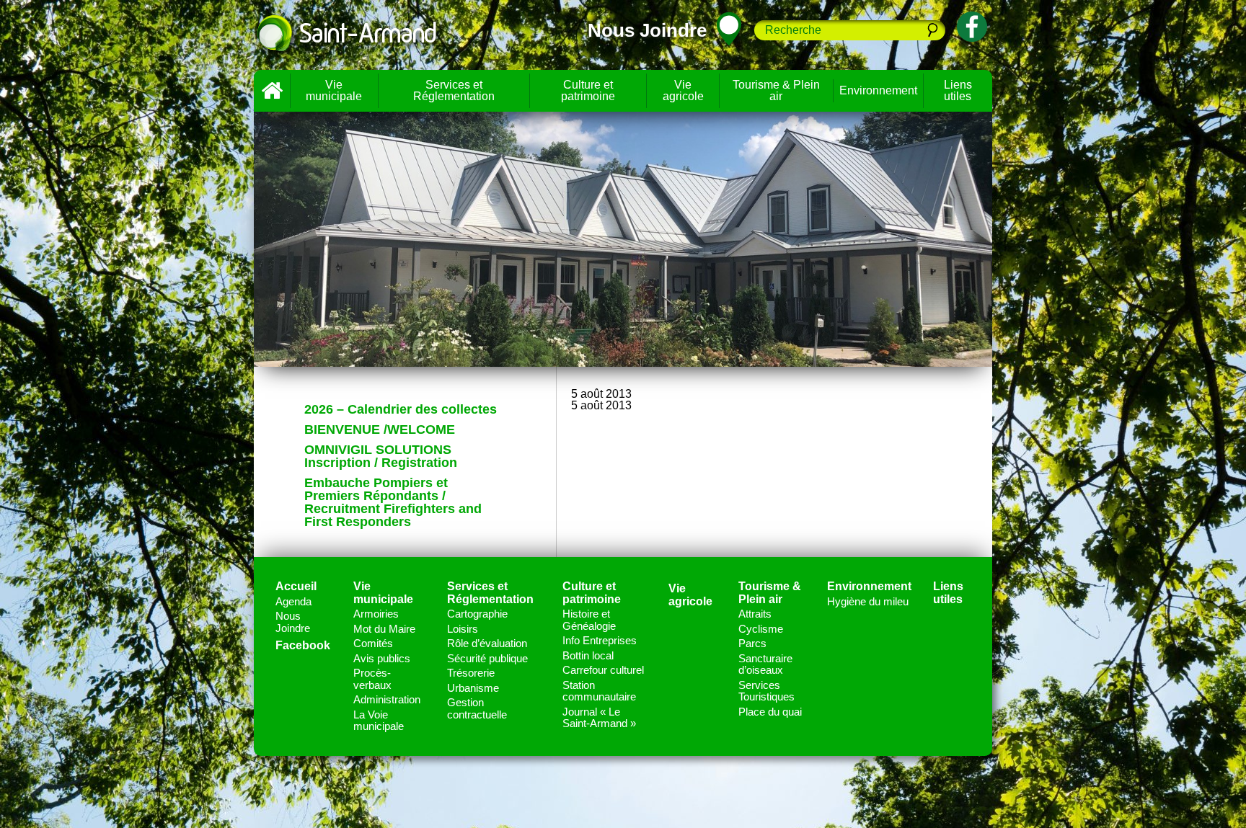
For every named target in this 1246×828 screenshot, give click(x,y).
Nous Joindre (292, 622)
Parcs (752, 643)
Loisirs (462, 629)
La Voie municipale (378, 720)
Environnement (878, 90)
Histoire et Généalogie (589, 619)
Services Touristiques (766, 691)
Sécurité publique (487, 658)
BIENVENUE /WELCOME (379, 429)
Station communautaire (599, 691)
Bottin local (588, 655)
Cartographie (477, 613)
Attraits (755, 613)
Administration (386, 699)
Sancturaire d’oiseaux (765, 664)
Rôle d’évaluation (487, 643)
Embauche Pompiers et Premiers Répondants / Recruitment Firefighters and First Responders (393, 502)
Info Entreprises (599, 640)
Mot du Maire (384, 629)
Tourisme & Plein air (776, 90)
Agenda (293, 601)
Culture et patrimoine (588, 90)
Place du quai (770, 711)
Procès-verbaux (372, 679)
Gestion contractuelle (477, 708)
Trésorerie (471, 673)
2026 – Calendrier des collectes (400, 409)
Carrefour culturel (603, 670)
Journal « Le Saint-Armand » (599, 717)
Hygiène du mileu (868, 601)
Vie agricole (683, 90)
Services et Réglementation (454, 90)
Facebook (302, 645)
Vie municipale (334, 90)
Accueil (272, 90)
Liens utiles (958, 90)
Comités (373, 643)
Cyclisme (760, 629)
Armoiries (376, 613)
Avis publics (381, 658)
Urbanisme (473, 688)
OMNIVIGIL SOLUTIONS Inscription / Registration (380, 456)
